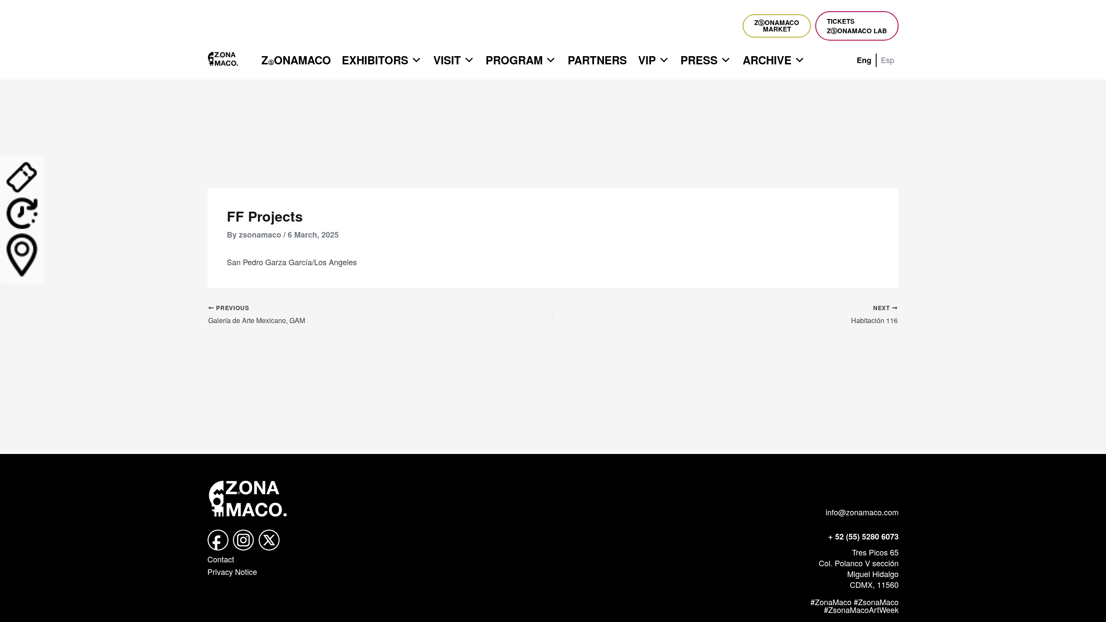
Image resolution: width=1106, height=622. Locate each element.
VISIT (447, 60)
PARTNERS (597, 60)
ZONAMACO (296, 60)
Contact (220, 559)
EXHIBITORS (375, 60)
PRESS (699, 60)
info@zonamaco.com (862, 511)
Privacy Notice (232, 571)
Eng (864, 60)
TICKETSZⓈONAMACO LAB (857, 25)
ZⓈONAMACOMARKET (776, 26)
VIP (647, 60)
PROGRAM (514, 60)
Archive (767, 60)
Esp (887, 59)
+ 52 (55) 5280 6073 (863, 536)
